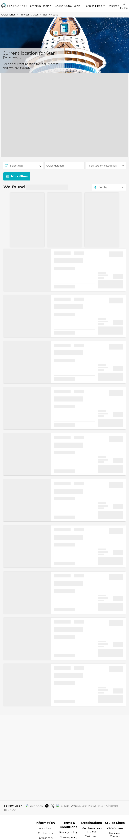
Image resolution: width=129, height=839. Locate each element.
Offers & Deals (39, 6)
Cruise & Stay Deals (67, 6)
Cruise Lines (94, 6)
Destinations (116, 6)
